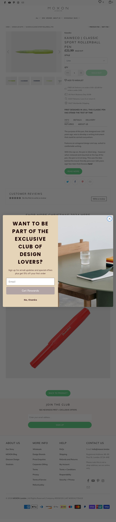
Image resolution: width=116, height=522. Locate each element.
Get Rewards (30, 290)
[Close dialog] (109, 218)
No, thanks (30, 300)
